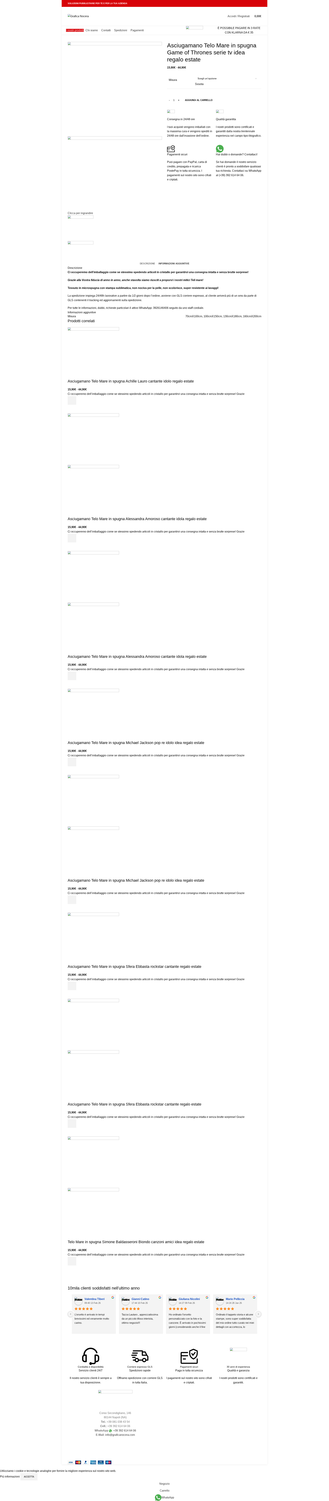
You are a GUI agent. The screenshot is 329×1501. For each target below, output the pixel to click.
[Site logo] (78, 16)
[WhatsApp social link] (255, 3)
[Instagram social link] (250, 3)
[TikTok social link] (259, 3)
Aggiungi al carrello (198, 100)
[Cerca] (221, 16)
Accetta (29, 1476)
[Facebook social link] (246, 3)
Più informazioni (10, 1476)
